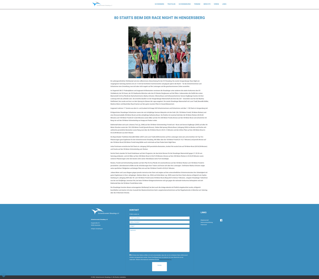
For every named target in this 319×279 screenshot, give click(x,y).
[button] (3, 275)
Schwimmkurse (185, 4)
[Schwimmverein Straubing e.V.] (104, 4)
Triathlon (171, 4)
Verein (216, 4)
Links (224, 4)
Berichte (207, 4)
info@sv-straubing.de (97, 228)
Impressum (204, 224)
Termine (197, 4)
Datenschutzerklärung (165, 259)
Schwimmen (159, 4)
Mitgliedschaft (205, 220)
